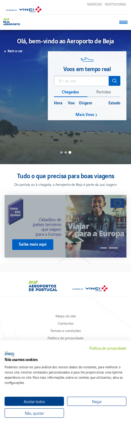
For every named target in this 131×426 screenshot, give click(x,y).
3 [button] (69, 152)
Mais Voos (85, 114)
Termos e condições (65, 330)
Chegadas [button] (70, 92)
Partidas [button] (103, 92)
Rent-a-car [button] (15, 51)
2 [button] (66, 152)
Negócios (94, 4)
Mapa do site (65, 315)
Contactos (65, 323)
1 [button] (61, 152)
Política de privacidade (65, 337)
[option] (87, 85)
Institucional (115, 4)
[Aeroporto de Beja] (14, 22)
